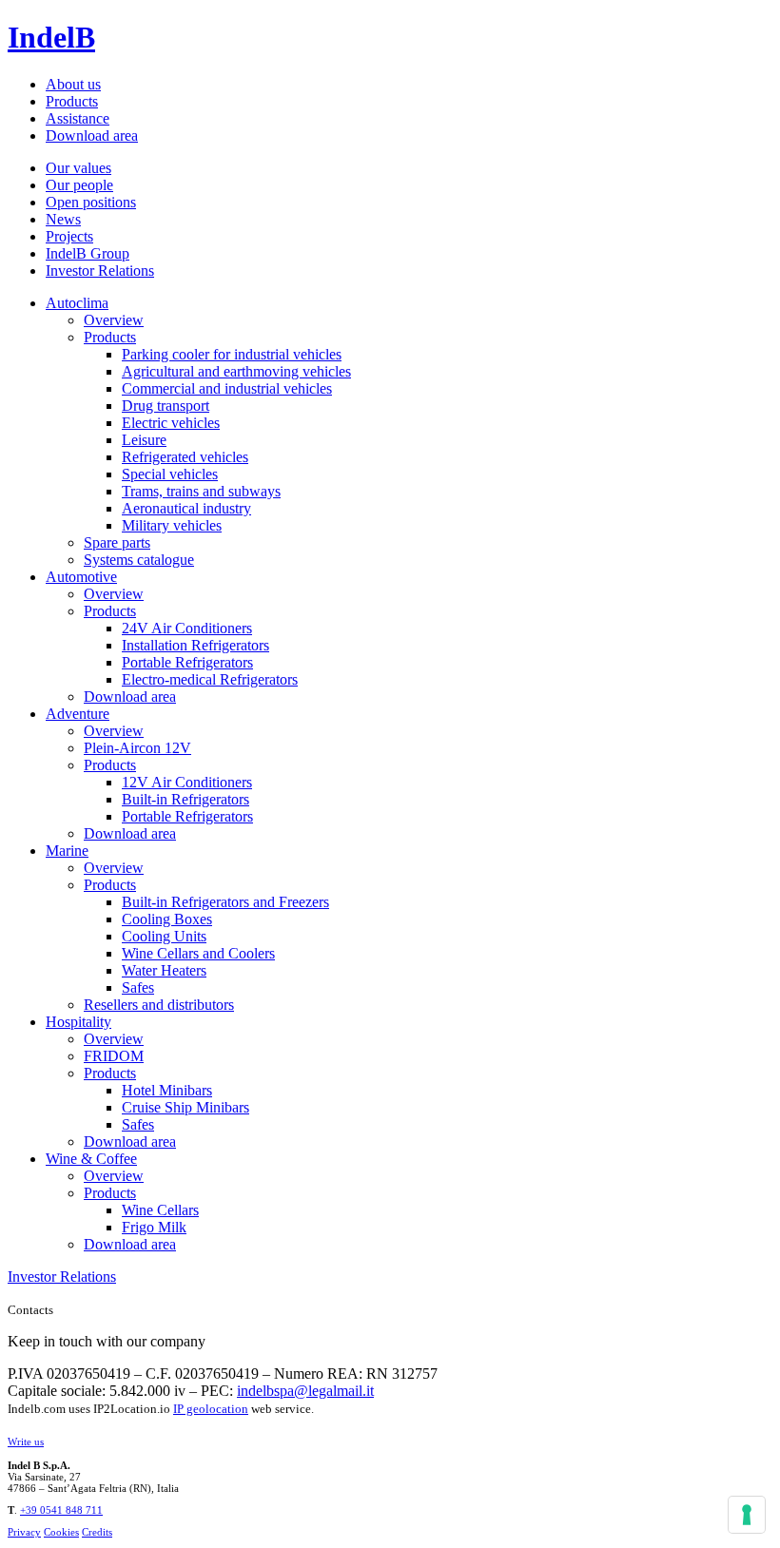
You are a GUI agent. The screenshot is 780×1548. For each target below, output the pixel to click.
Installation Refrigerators (195, 645)
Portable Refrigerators (187, 662)
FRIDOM (114, 1056)
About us (73, 84)
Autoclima (77, 303)
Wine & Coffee (91, 1159)
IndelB (51, 37)
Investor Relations (100, 270)
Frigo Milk (154, 1227)
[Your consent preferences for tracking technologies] (747, 1515)
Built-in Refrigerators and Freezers (225, 902)
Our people (79, 185)
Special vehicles (170, 474)
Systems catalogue (139, 559)
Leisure (144, 440)
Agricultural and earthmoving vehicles (236, 371)
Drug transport (165, 405)
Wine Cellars (160, 1210)
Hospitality (78, 1022)
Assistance (77, 118)
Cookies (61, 1532)
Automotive (81, 577)
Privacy (24, 1532)
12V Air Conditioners (187, 782)
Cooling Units (164, 936)
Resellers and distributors (159, 1005)
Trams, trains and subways (201, 491)
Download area (92, 135)
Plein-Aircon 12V (137, 748)
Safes (138, 987)
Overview (114, 320)
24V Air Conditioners (187, 628)
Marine (67, 850)
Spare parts (117, 542)
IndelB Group (87, 253)
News (63, 219)
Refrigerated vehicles (185, 457)
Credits (97, 1532)
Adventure (77, 714)
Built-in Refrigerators (185, 799)
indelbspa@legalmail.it (305, 1391)
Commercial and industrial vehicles (227, 388)
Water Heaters (164, 970)
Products (72, 101)
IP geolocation (210, 1409)
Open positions (91, 202)
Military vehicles (172, 525)
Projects (69, 236)
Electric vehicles (171, 423)
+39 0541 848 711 (61, 1510)
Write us (26, 1441)
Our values (78, 168)
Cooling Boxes (167, 919)
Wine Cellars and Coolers (198, 953)
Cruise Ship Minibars (185, 1107)
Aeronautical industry (186, 508)
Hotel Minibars (167, 1090)
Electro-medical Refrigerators (210, 679)
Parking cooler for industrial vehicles (231, 354)
